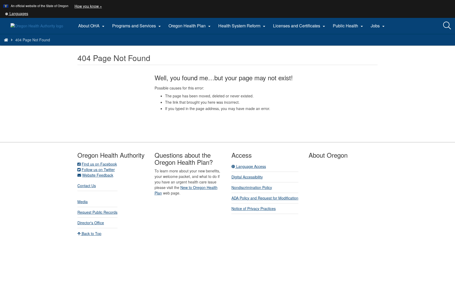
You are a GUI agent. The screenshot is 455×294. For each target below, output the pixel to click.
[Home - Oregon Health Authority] (6, 39)
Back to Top (91, 233)
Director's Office (90, 222)
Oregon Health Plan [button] (190, 26)
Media (82, 201)
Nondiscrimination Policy (251, 187)
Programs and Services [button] (137, 26)
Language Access (250, 166)
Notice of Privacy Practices (253, 208)
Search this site (67, 46)
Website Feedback (97, 175)
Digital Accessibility (247, 177)
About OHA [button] (92, 26)
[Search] (447, 26)
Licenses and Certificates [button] (300, 26)
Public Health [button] (348, 26)
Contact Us (86, 185)
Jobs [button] (378, 26)
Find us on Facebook (99, 164)
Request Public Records (97, 212)
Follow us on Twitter (98, 169)
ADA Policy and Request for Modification (264, 198)
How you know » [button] (88, 6)
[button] (16, 13)
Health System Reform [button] (242, 26)
